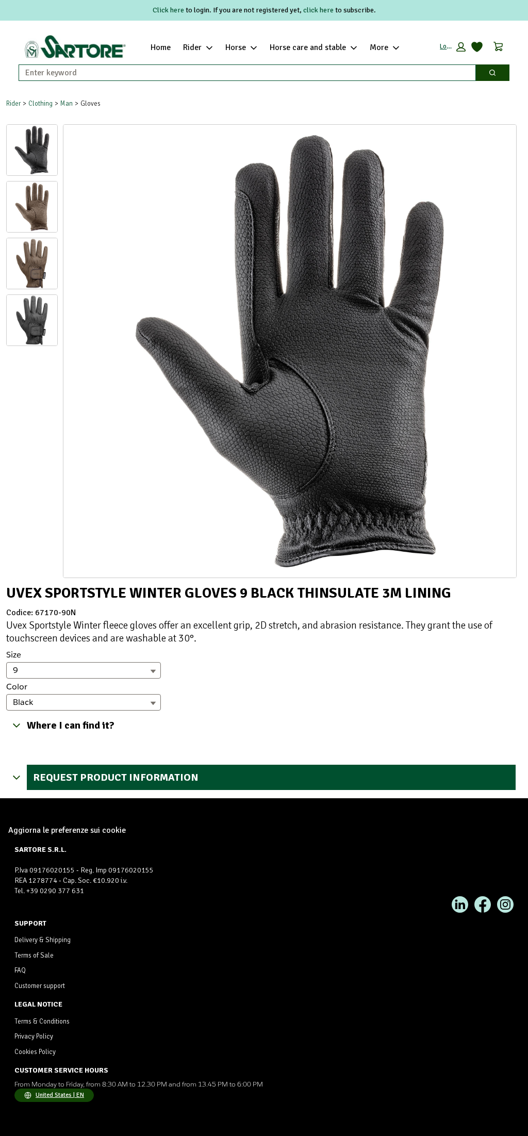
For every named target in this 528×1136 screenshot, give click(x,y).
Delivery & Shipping (42, 940)
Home (161, 47)
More (379, 47)
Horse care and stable (308, 47)
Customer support (39, 986)
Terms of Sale (34, 955)
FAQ (20, 970)
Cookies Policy (35, 1052)
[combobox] (243, 72)
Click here (168, 10)
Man (66, 104)
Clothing (40, 104)
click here (318, 10)
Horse (235, 47)
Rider (192, 47)
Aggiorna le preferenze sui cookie (67, 830)
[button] (452, 47)
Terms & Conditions (42, 1021)
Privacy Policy (33, 1036)
